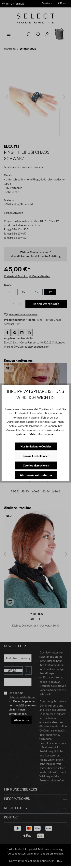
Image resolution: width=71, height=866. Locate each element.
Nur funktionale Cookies (36, 446)
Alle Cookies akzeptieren (36, 475)
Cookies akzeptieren (36, 465)
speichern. (22, 434)
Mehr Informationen (41, 434)
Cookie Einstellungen (36, 456)
